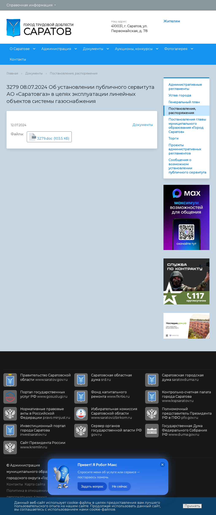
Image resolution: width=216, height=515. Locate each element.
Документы (93, 49)
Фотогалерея (176, 49)
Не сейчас (119, 486)
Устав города (180, 95)
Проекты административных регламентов (185, 149)
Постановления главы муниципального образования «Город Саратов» (187, 125)
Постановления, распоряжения (73, 73)
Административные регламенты (185, 86)
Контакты (18, 59)
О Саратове (20, 49)
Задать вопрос (92, 486)
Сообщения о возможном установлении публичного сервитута (187, 166)
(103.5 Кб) (50, 138)
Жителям (171, 21)
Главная (12, 73)
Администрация (56, 49)
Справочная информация (30, 5)
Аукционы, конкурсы (134, 49)
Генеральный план (184, 102)
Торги (173, 138)
